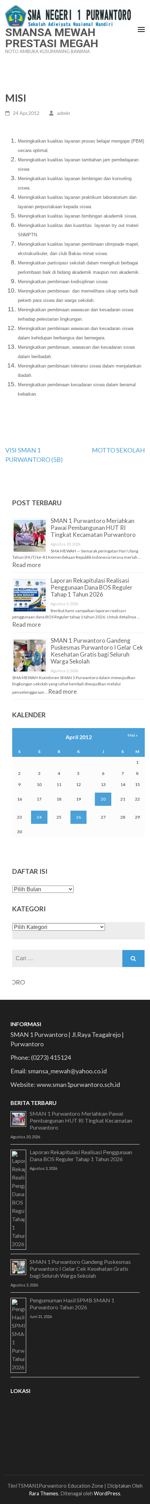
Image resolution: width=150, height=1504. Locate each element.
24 (39, 817)
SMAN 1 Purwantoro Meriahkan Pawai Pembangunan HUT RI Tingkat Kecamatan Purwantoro (93, 527)
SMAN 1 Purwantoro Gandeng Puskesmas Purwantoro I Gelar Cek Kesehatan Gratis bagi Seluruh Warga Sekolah (97, 651)
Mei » (133, 735)
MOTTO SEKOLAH (118, 450)
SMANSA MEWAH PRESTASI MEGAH (51, 38)
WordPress (107, 1493)
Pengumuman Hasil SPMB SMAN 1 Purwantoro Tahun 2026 (72, 1303)
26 (78, 817)
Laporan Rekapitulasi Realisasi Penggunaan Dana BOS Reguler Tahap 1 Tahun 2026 (92, 587)
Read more (26, 564)
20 (103, 799)
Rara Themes (43, 1493)
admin (63, 113)
